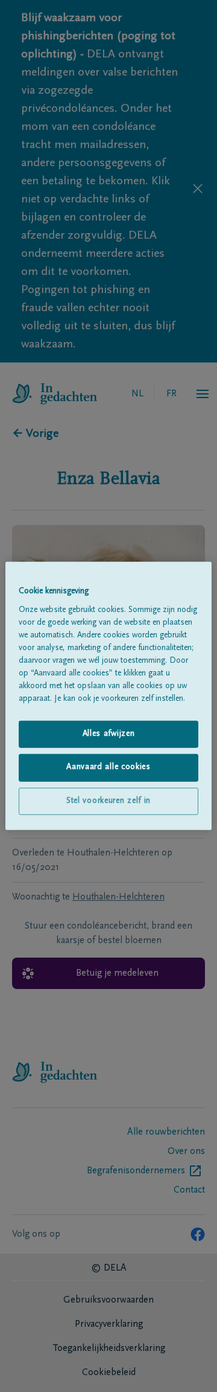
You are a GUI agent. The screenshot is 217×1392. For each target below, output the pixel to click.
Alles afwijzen (109, 733)
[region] (108, 696)
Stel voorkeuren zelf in (108, 801)
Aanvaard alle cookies (108, 767)
